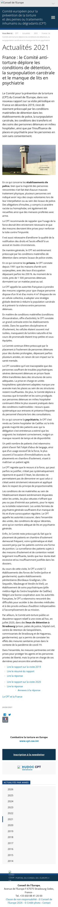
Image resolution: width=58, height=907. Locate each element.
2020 (10, 825)
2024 (10, 801)
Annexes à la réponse (29, 690)
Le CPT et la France (12, 696)
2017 (10, 843)
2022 (10, 813)
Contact (46, 902)
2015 (10, 855)
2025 (10, 795)
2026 (10, 789)
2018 (10, 837)
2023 (10, 807)
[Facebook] (4, 714)
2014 (10, 860)
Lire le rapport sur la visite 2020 (24, 681)
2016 (10, 849)
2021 (10, 819)
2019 (10, 831)
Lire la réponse (15, 675)
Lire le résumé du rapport (20, 671)
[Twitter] (9, 714)
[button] (29, 3)
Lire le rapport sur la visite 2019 (24, 666)
